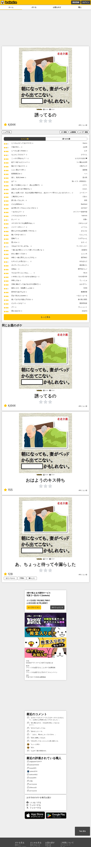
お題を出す (57, 7)
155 (10, 490)
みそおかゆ (33, 784)
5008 (85, 288)
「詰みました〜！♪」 (36, 731)
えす (85, 151)
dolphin (84, 311)
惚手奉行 (84, 257)
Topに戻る (82, 831)
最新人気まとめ (35, 845)
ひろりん (84, 154)
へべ (85, 174)
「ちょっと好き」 (35, 744)
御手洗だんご (82, 269)
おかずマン (83, 284)
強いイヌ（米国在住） (79, 181)
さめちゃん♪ (82, 223)
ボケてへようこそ (57, 607)
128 (10, 574)
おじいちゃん (10, 578)
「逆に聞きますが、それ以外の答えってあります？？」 (44, 724)
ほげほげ (84, 208)
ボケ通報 (64, 132)
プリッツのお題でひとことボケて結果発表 (40, 666)
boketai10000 (34, 765)
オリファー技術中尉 (80, 212)
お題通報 (73, 132)
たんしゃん (83, 235)
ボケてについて (65, 845)
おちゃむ (84, 231)
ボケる (34, 7)
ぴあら (85, 196)
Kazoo (85, 143)
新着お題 (48, 845)
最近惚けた (83, 265)
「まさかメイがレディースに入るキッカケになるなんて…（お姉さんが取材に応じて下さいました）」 (46, 719)
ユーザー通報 (83, 132)
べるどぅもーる (81, 296)
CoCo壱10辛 (82, 276)
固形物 (85, 170)
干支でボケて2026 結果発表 (36, 676)
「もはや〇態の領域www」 (38, 751)
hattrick (84, 215)
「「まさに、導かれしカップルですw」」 (42, 734)
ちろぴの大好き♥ (81, 158)
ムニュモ (84, 254)
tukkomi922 (33, 774)
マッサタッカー (81, 246)
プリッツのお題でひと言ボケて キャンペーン (41, 671)
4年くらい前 (83, 125)
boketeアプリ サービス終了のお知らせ (39, 662)
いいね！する (34, 802)
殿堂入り (18, 845)
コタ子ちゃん (82, 238)
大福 (31, 781)
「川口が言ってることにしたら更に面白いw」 (44, 741)
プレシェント (82, 307)
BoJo (85, 273)
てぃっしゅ (83, 280)
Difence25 (33, 787)
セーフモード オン (34, 607)
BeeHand (84, 204)
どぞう (85, 185)
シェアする (6, 132)
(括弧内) (84, 250)
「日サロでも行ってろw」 (37, 728)
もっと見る (45, 317)
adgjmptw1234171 (36, 761)
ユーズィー (83, 193)
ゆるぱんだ (83, 261)
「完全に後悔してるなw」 (37, 738)
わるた (85, 189)
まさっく (84, 242)
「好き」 (32, 747)
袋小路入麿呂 (82, 299)
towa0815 (33, 768)
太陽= (85, 219)
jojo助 (85, 147)
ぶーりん (84, 227)
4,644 (12, 124)
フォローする (34, 805)
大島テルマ (83, 166)
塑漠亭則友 (83, 303)
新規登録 (76, 2)
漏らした (32, 578)
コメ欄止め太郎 (81, 162)
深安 (85, 200)
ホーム (11, 7)
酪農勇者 (84, 292)
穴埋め (22, 578)
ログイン (85, 2)
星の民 (85, 177)
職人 (80, 7)
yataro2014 (33, 771)
